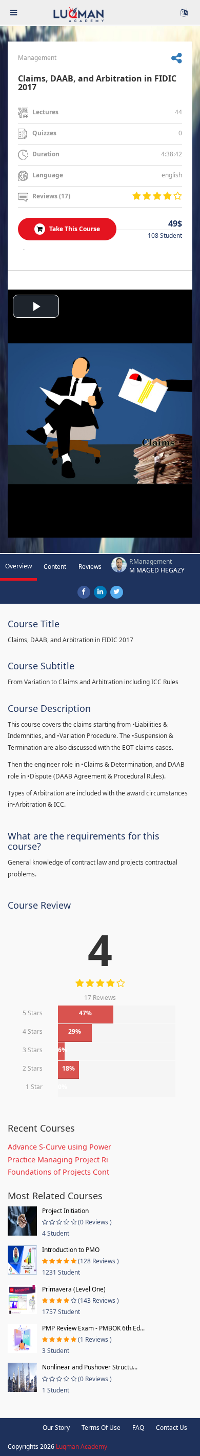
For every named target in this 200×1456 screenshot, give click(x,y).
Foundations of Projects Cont (58, 1172)
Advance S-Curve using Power (59, 1147)
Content (55, 566)
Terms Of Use (101, 1427)
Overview (18, 566)
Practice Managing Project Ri (58, 1159)
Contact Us (171, 1427)
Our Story (56, 1427)
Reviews (90, 566)
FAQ (138, 1427)
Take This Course (74, 228)
